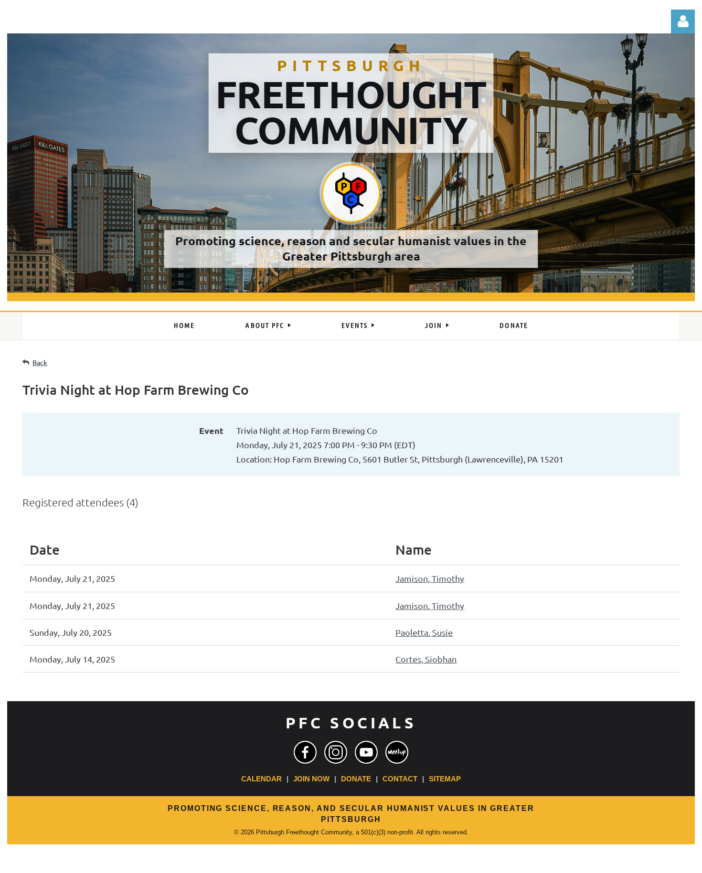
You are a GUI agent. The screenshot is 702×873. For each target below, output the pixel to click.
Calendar (261, 779)
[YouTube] (366, 752)
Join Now (311, 779)
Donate (356, 779)
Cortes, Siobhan (426, 659)
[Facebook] (305, 752)
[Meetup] (396, 752)
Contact (400, 779)
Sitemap (445, 779)
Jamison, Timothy (429, 578)
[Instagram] (335, 752)
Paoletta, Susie (424, 632)
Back (39, 362)
